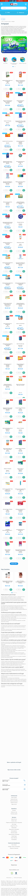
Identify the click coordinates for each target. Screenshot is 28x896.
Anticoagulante (9, 682)
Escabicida (3, 683)
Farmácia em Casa (7, 21)
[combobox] (14, 8)
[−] (4, 89)
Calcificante (14, 682)
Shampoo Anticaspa (20, 682)
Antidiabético (3, 682)
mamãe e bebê (3, 883)
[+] (8, 89)
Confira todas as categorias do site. (10, 885)
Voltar (3, 19)
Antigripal (13, 21)
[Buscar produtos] (25, 8)
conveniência (9, 883)
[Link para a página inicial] (2, 21)
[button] (2, 4)
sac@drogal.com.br (18, 891)
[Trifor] (14, 1)
